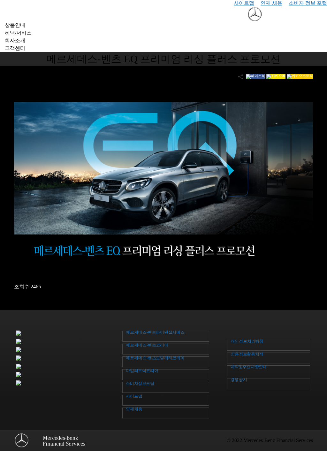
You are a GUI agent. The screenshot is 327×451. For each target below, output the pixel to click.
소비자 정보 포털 (308, 3)
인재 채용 (271, 3)
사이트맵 (244, 3)
